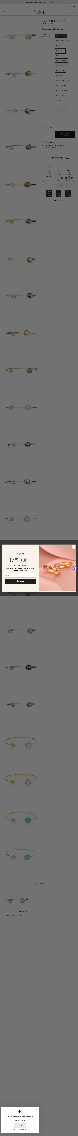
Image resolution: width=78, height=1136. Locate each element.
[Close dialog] (73, 547)
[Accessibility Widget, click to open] (74, 568)
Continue (20, 581)
